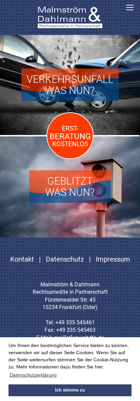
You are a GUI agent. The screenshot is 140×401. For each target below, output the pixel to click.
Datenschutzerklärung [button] (33, 375)
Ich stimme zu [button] (70, 390)
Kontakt (22, 259)
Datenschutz (65, 259)
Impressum (113, 259)
